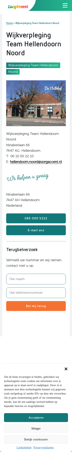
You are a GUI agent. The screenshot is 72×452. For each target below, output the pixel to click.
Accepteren (36, 417)
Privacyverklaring (43, 447)
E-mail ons (36, 230)
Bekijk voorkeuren (36, 439)
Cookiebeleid (24, 447)
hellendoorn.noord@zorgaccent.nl (36, 162)
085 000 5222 (36, 218)
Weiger (36, 428)
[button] (66, 369)
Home (9, 23)
